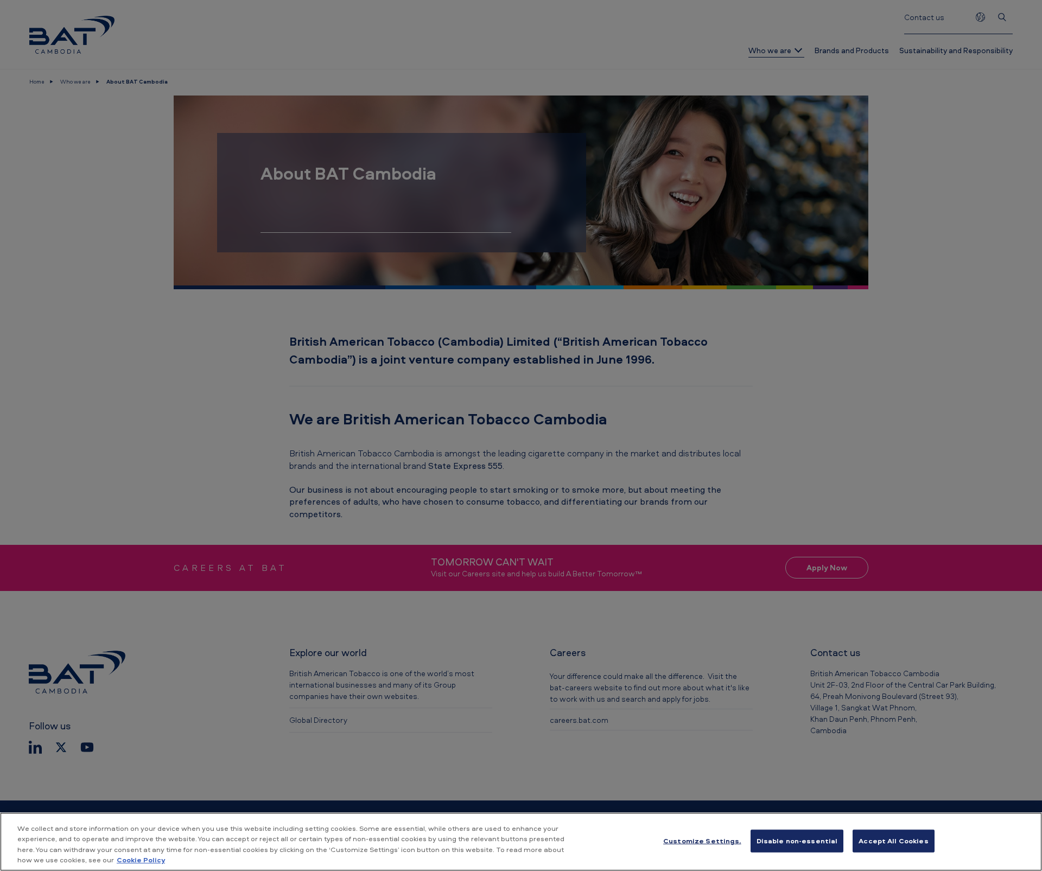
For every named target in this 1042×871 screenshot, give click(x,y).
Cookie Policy (141, 859)
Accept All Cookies (893, 840)
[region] (521, 841)
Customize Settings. (702, 840)
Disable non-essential (797, 840)
